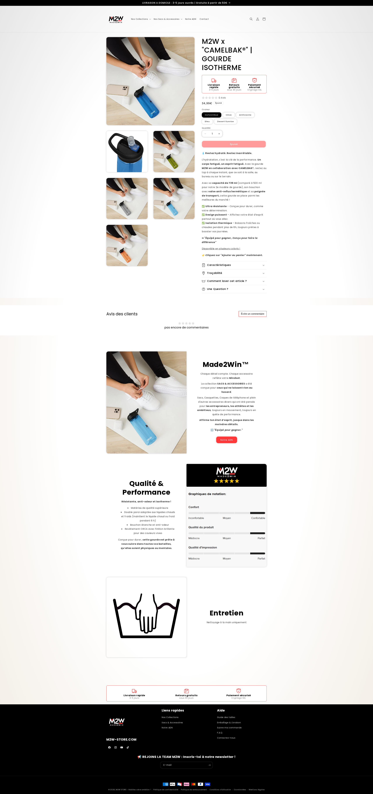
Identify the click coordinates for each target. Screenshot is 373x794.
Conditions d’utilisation (220, 789)
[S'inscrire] (209, 765)
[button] (140, 19)
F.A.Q (219, 732)
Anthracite (246, 115)
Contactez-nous (226, 737)
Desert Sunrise (227, 122)
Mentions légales (257, 789)
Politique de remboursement (194, 789)
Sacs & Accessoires (172, 722)
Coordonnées (240, 789)
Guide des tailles (226, 717)
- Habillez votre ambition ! (139, 789)
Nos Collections (170, 717)
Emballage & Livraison (229, 722)
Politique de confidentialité (165, 789)
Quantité (206, 128)
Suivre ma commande (229, 727)
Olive (230, 115)
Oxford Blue (213, 115)
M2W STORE (121, 789)
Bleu (209, 122)
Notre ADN (226, 439)
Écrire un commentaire (252, 314)
